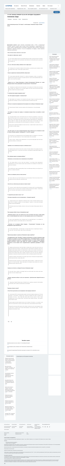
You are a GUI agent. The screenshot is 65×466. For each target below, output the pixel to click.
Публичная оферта (6, 429)
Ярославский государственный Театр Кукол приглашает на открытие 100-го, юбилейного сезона (23, 351)
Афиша (44, 5)
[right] (60, 9)
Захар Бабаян (41, 22)
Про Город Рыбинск (14, 426)
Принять (56, 12)
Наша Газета (13, 427)
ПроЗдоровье (31, 5)
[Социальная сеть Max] (49, 427)
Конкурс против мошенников (10, 8)
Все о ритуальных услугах (43, 8)
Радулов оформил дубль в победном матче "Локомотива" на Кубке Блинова (19, 347)
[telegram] (12, 321)
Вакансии (38, 5)
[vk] (8, 321)
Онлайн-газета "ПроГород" (30, 427)
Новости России (24, 5)
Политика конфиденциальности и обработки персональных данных (12, 458)
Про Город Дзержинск (7, 424)
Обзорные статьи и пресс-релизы (19, 432)
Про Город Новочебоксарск (7, 426)
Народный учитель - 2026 (21, 8)
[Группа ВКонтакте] (43, 427)
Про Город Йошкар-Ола (22, 424)
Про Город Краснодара (7, 427)
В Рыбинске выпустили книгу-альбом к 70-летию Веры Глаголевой (18, 343)
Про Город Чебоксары (29, 426)
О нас (27, 432)
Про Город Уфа (21, 426)
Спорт (20, 19)
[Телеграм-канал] (47, 427)
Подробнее (27, 457)
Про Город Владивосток (38, 426)
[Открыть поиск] (58, 6)
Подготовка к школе (53, 8)
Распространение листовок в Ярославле (9, 448)
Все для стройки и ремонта (32, 8)
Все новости (16, 5)
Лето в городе (50, 5)
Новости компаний (6, 432)
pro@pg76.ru (15, 442)
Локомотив (15, 19)
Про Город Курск (29, 424)
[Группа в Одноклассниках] (45, 427)
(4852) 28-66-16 (12, 442)
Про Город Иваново (14, 424)
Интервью (10, 19)
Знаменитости (25, 19)
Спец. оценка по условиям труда (8, 455)
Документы (20, 427)
